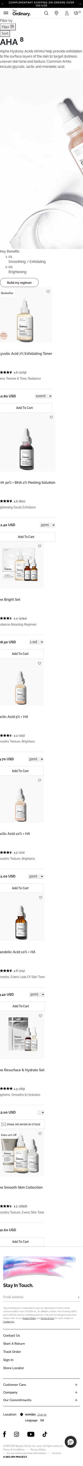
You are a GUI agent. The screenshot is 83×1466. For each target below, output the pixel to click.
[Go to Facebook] (4, 1434)
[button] (71, 1442)
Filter (6, 27)
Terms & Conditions (13, 1449)
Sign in (8, 1360)
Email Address (13, 1297)
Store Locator (13, 1368)
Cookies (56, 1453)
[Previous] (2, 3)
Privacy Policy (29, 1318)
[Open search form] (46, 13)
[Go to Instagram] (16, 1434)
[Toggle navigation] (6, 13)
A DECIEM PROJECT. (15, 1456)
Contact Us (8, 1322)
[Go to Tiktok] (45, 1434)
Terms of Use (47, 1318)
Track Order (12, 1352)
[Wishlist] (47, 289)
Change (41, 1414)
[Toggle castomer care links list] (76, 1384)
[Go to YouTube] (30, 1434)
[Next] (80, 3)
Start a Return (14, 1344)
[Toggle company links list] (76, 1392)
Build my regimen (19, 282)
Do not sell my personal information (26, 1453)
